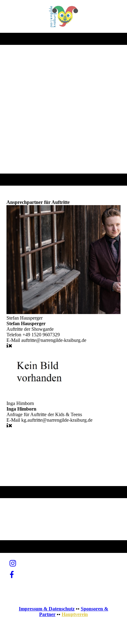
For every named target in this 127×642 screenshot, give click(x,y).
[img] (64, 16)
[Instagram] (13, 563)
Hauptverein (75, 614)
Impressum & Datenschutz (47, 608)
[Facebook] (12, 575)
